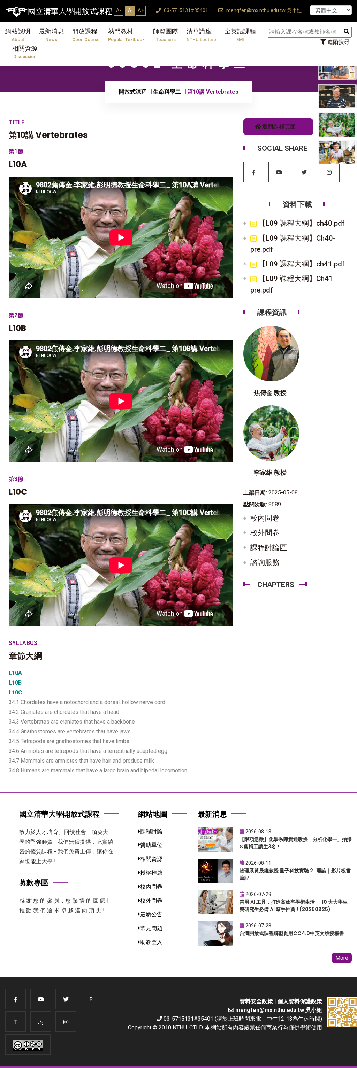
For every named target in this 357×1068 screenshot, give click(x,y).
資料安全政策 (256, 1001)
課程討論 (151, 831)
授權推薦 (151, 873)
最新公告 (151, 914)
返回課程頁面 (278, 126)
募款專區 (33, 883)
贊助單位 (151, 845)
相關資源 (24, 52)
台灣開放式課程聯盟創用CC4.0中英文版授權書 (292, 933)
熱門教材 (126, 35)
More (341, 957)
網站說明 (17, 35)
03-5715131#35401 (185, 11)
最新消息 (51, 35)
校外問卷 (265, 533)
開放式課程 (133, 91)
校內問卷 (265, 518)
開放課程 (86, 35)
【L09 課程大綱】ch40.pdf (301, 223)
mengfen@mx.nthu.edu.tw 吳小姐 (263, 11)
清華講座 (201, 35)
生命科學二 (167, 91)
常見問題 (151, 928)
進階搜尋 (338, 42)
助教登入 (151, 942)
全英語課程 (240, 35)
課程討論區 (268, 548)
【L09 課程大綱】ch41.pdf (301, 264)
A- (118, 10)
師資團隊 (165, 35)
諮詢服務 (265, 562)
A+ (141, 10)
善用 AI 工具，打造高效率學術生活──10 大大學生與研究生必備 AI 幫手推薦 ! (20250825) (294, 905)
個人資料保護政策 (300, 1001)
